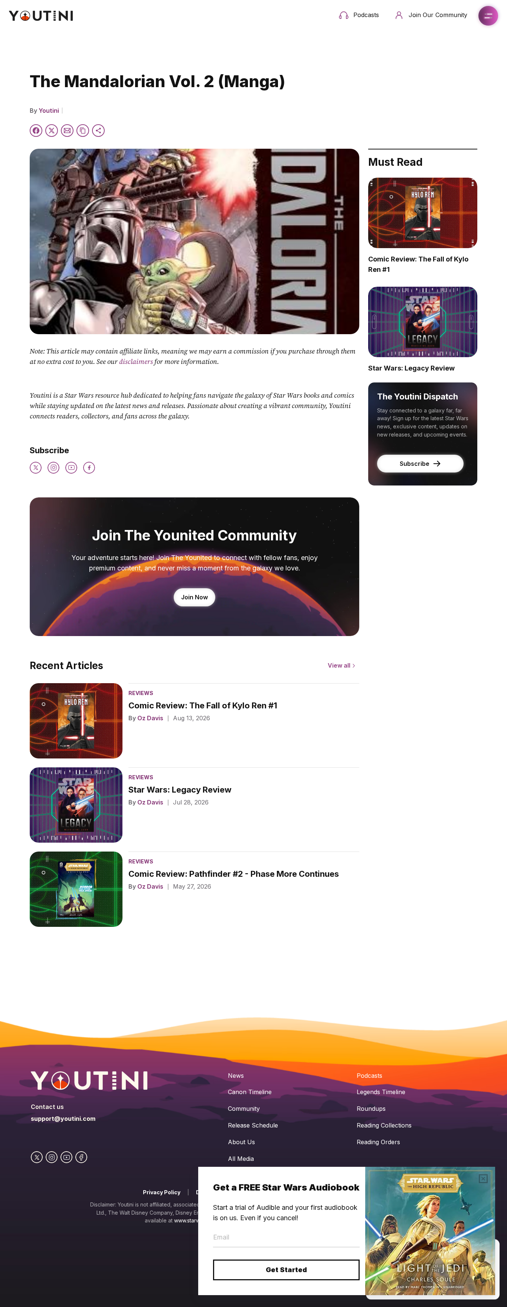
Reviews (140, 693)
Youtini (49, 110)
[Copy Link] (82, 130)
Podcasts (369, 1075)
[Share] (98, 130)
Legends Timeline (381, 1092)
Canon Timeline (250, 1092)
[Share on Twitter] (51, 130)
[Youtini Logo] (41, 15)
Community (244, 1108)
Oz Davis (150, 718)
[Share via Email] (67, 130)
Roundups (371, 1108)
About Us (241, 1142)
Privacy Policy (161, 1192)
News (236, 1075)
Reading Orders (378, 1142)
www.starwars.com (196, 1220)
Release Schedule (253, 1125)
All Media (241, 1158)
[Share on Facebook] (36, 130)
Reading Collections (384, 1125)
